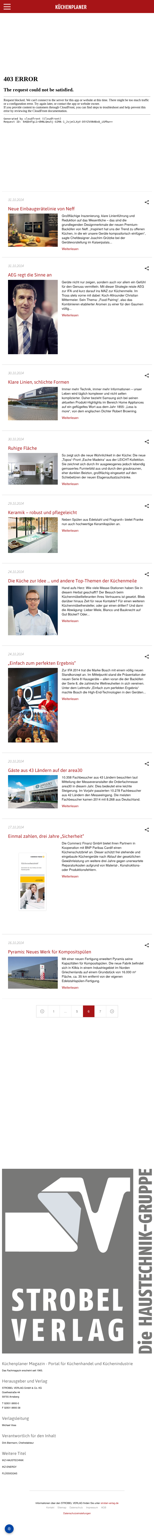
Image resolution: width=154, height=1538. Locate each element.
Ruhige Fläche (22, 448)
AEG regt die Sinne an (30, 274)
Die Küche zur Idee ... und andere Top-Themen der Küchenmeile (72, 580)
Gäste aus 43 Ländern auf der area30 (45, 770)
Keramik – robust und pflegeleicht (42, 512)
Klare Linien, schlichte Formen (38, 382)
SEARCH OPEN (148, 19)
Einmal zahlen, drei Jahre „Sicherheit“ (46, 836)
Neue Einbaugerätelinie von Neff (41, 208)
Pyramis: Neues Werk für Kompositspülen (49, 951)
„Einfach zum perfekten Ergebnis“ (42, 663)
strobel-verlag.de (110, 1503)
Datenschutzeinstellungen (77, 1513)
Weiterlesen (70, 248)
